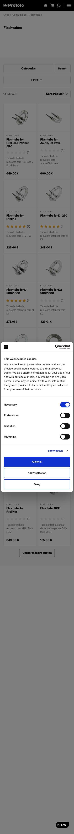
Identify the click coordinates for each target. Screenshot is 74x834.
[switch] (65, 415)
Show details (55, 450)
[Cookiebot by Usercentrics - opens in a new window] (55, 347)
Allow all (37, 461)
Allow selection (37, 472)
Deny (37, 484)
